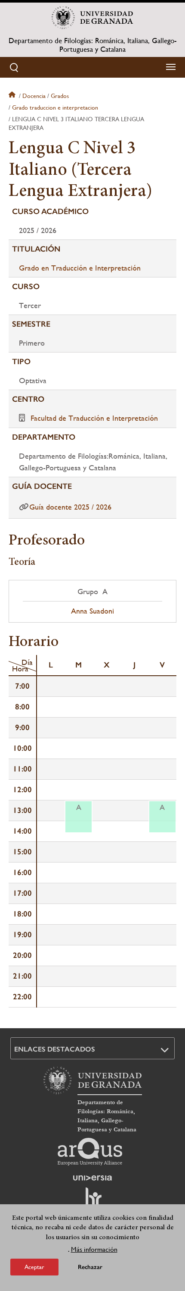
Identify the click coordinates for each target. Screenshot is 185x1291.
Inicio (13, 95)
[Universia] (92, 1178)
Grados (60, 95)
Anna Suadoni (92, 611)
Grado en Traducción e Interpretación (80, 267)
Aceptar (34, 1266)
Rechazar (90, 1267)
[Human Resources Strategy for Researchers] (92, 1200)
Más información (94, 1249)
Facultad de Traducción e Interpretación (94, 417)
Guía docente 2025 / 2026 (70, 506)
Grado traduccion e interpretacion (55, 107)
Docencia (34, 95)
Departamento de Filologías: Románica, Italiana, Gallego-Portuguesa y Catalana (93, 45)
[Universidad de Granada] (92, 17)
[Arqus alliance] (90, 1151)
